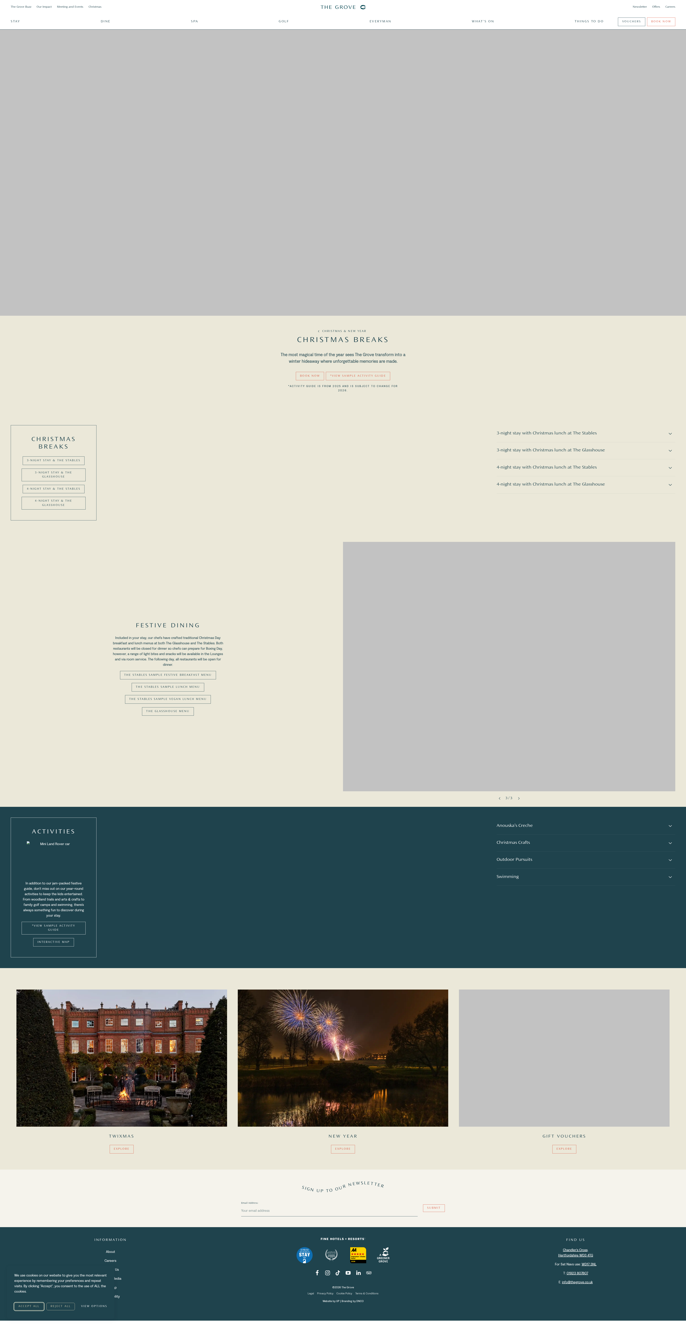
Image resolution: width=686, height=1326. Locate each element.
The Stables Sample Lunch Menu (168, 687)
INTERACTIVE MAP (54, 942)
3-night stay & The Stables (53, 460)
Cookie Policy (344, 1293)
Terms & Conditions (366, 1293)
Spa (194, 21)
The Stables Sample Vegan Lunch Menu (168, 699)
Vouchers (631, 21)
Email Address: (249, 1203)
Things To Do (589, 21)
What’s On (483, 21)
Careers (670, 7)
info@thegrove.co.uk (577, 1282)
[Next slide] (519, 798)
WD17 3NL (589, 1264)
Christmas (95, 7)
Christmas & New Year (344, 331)
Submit (434, 1208)
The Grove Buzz (21, 7)
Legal (311, 1293)
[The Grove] (343, 7)
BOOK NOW (310, 376)
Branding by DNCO (353, 1301)
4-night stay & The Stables (53, 489)
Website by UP (331, 1301)
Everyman (380, 21)
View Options (94, 1306)
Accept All (28, 1306)
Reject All (61, 1306)
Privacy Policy (325, 1293)
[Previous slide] (500, 798)
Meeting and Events (70, 7)
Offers (656, 7)
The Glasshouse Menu (168, 711)
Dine (106, 21)
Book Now (661, 21)
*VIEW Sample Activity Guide (358, 376)
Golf (284, 21)
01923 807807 (577, 1273)
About (110, 1251)
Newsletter (640, 7)
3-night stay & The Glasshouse (53, 474)
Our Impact (44, 7)
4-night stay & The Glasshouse (53, 503)
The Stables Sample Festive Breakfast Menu (168, 675)
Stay (15, 21)
